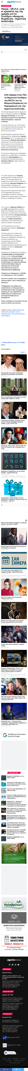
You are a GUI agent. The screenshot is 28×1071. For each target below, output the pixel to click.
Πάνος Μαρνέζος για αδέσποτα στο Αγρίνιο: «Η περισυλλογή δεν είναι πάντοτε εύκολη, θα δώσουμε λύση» (16, 811)
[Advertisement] (14, 169)
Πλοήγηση (22, 1058)
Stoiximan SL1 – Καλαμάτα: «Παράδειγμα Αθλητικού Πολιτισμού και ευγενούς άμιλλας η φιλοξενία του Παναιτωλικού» (17, 804)
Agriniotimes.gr (6, 31)
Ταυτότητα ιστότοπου (14, 1063)
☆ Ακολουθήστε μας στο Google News (13, 343)
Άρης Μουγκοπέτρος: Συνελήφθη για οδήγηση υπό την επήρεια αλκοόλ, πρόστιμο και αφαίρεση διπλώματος (16, 832)
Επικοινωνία (15, 1058)
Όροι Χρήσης (9, 1061)
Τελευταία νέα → (14, 773)
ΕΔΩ (14, 131)
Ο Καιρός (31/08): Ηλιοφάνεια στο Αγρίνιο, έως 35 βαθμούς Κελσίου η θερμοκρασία (16, 796)
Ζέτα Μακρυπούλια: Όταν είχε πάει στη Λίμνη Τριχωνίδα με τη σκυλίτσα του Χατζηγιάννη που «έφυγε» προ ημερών (16, 825)
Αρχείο (9, 1058)
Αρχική (4, 1058)
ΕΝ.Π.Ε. (11, 100)
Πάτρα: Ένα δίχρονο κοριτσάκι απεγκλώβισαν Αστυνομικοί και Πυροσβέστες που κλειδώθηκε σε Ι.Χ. (16, 818)
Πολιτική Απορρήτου (18, 1061)
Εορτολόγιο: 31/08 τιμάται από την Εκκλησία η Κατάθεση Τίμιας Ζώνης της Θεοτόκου (16, 784)
